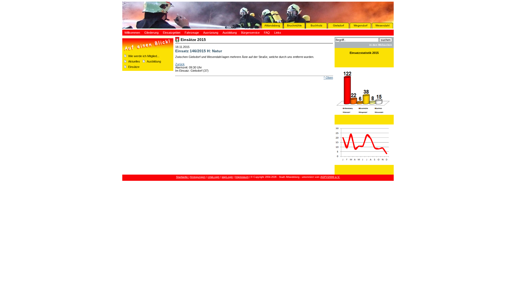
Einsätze (133, 66)
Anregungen (198, 176)
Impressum (242, 176)
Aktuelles (134, 61)
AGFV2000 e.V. (330, 176)
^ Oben (328, 77)
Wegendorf (360, 25)
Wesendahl (382, 25)
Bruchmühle (294, 25)
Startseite (182, 176)
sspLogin (227, 176)
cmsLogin (214, 176)
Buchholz (316, 25)
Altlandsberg (272, 25)
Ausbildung (154, 61)
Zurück (180, 64)
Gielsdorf (338, 25)
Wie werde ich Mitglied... (143, 56)
